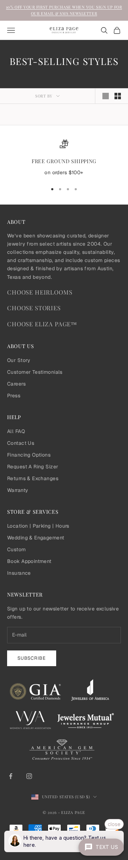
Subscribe (31, 658)
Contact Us (20, 443)
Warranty (17, 490)
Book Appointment (29, 561)
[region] (64, 158)
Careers (16, 384)
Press (13, 395)
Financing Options (28, 455)
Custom (16, 549)
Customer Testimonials (35, 372)
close (114, 824)
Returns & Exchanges (32, 478)
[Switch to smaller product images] (117, 96)
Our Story (19, 360)
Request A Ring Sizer (32, 466)
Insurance (19, 573)
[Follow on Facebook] (10, 776)
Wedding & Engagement (35, 537)
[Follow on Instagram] (29, 776)
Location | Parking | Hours (38, 526)
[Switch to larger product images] (105, 96)
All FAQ (16, 431)
